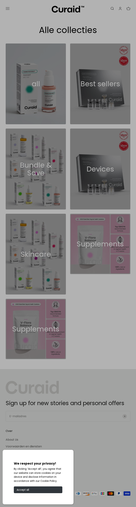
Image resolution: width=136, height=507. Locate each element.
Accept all (23, 490)
